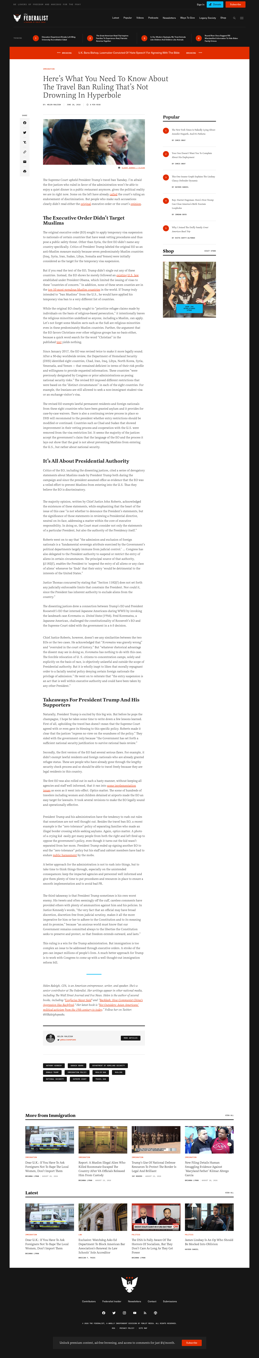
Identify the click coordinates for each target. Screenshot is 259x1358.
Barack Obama (77, 1065)
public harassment (65, 855)
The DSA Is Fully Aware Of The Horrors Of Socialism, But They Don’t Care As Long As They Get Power (152, 1246)
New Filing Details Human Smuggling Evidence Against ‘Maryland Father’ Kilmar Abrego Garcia (207, 1169)
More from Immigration (50, 1115)
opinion (136, 204)
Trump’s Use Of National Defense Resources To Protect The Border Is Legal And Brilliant (154, 1167)
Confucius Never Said (78, 1000)
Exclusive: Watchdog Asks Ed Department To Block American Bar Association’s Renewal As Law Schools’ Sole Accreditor (102, 1246)
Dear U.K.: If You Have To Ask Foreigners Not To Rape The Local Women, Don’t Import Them (47, 1167)
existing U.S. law (127, 275)
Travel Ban (100, 1079)
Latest (31, 1193)
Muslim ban (100, 1072)
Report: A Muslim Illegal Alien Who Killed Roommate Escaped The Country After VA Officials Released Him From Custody (102, 1169)
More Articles (130, 1038)
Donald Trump (52, 1072)
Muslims (118, 1072)
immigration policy (77, 1072)
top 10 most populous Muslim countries (74, 290)
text (59, 342)
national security (55, 1079)
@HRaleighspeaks (68, 1040)
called (113, 194)
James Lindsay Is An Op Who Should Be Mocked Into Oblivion (209, 1242)
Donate (217, 4)
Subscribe (235, 4)
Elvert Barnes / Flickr (133, 168)
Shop (168, 251)
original (86, 204)
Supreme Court (79, 1079)
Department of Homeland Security (108, 1065)
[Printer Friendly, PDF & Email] (25, 171)
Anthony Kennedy (54, 1065)
